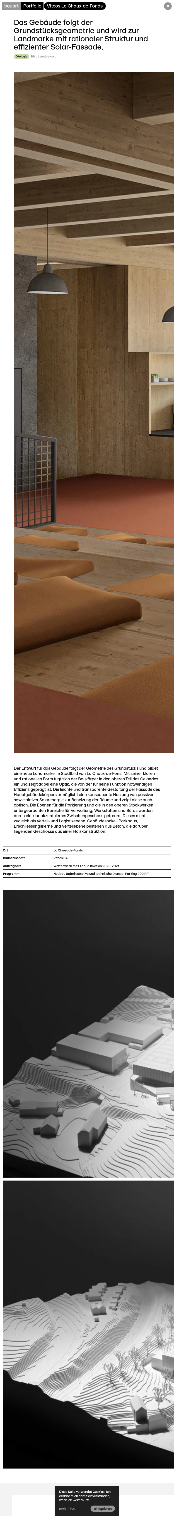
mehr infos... (68, 1508)
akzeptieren (103, 1509)
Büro (34, 56)
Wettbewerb (48, 56)
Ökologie (21, 56)
